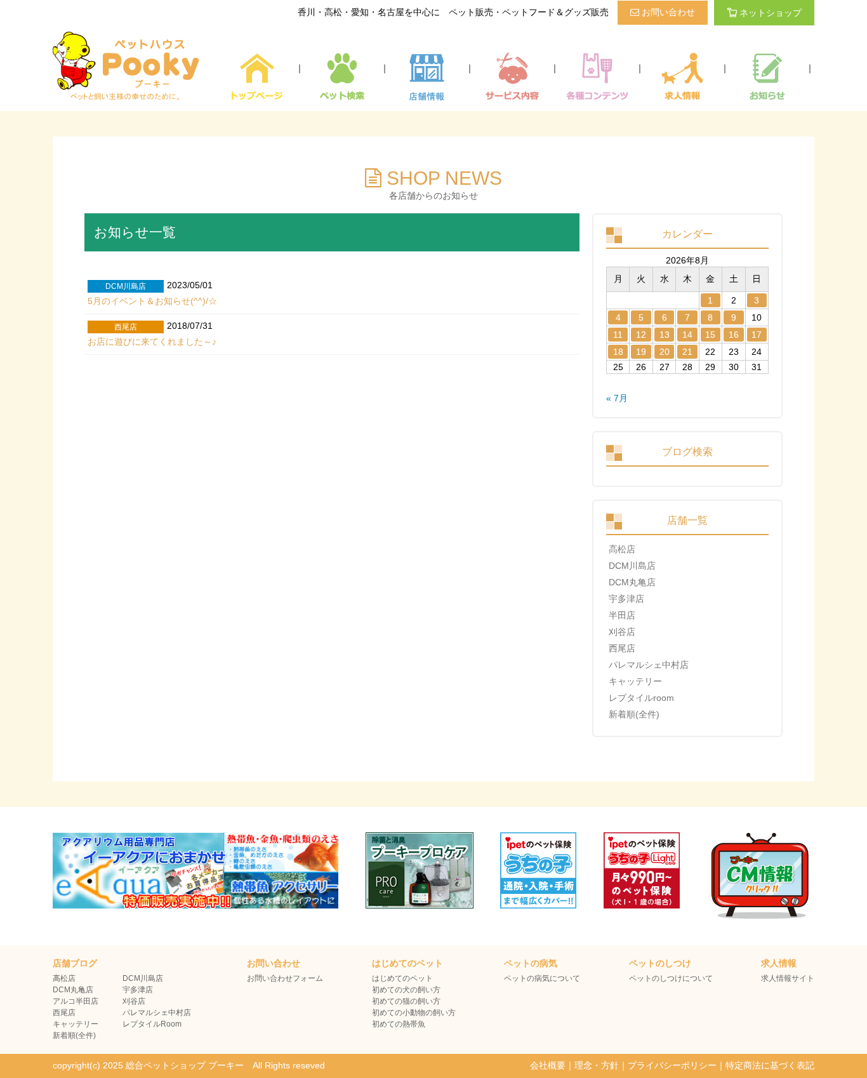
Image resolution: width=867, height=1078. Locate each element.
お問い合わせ (667, 12)
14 (687, 334)
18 (618, 352)
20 (664, 352)
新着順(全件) (634, 714)
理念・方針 (596, 1065)
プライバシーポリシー (672, 1065)
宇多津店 (626, 599)
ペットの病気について (542, 978)
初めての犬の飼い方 (406, 989)
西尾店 (622, 648)
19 (641, 352)
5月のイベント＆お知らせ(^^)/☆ (152, 301)
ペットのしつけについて (671, 978)
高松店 (622, 549)
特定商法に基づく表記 (769, 1065)
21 (687, 352)
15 (710, 334)
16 (734, 334)
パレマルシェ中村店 (649, 665)
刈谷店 (622, 632)
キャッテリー (635, 681)
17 (756, 334)
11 (618, 334)
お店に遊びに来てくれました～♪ (152, 341)
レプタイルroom (641, 698)
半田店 (622, 615)
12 (641, 334)
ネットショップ (770, 13)
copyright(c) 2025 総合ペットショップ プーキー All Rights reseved (189, 1065)
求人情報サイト (787, 978)
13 (664, 334)
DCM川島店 (632, 566)
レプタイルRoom (152, 1024)
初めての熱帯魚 (398, 1024)
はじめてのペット (402, 978)
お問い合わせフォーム (285, 978)
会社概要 (548, 1065)
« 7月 (617, 398)
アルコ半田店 (75, 1001)
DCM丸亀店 (632, 582)
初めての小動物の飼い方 (414, 1012)
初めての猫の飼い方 (406, 1001)
